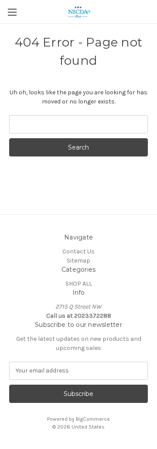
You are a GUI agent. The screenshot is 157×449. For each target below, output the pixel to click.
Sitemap (78, 260)
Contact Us (78, 251)
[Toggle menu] (12, 12)
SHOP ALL (78, 283)
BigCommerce (93, 419)
